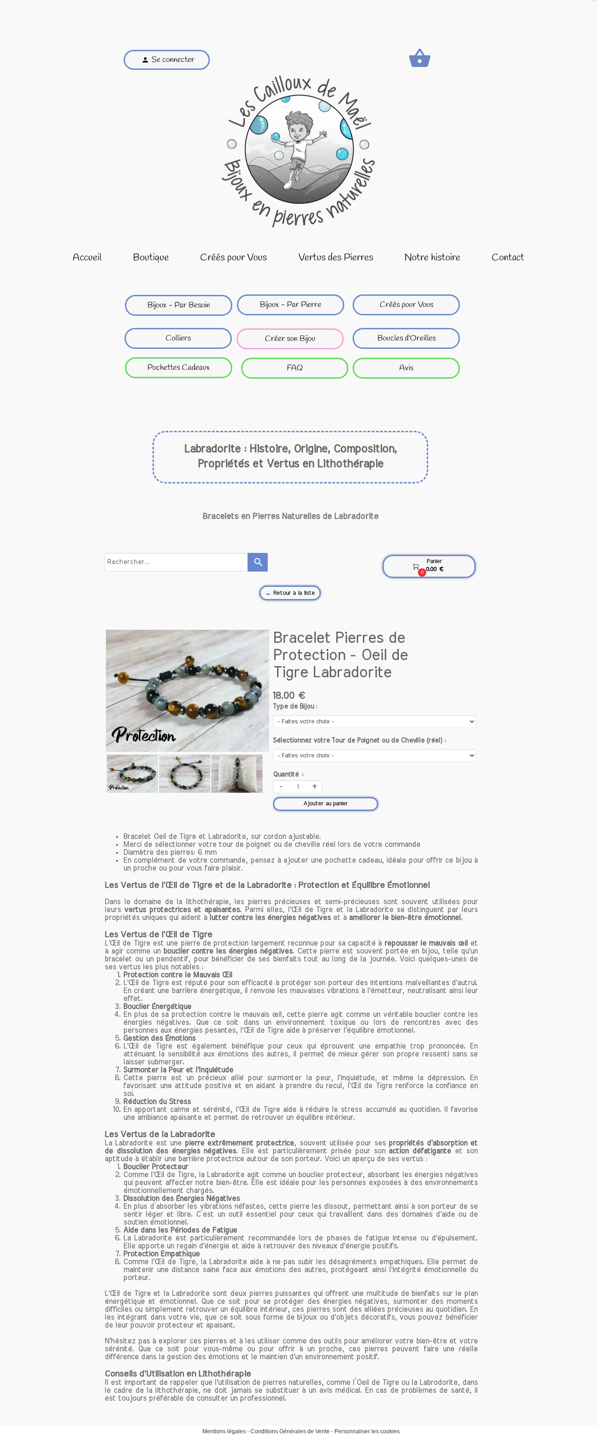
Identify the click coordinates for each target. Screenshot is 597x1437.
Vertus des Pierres (335, 257)
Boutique (151, 257)
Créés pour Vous (233, 257)
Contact (508, 257)
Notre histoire (432, 257)
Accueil (87, 257)
